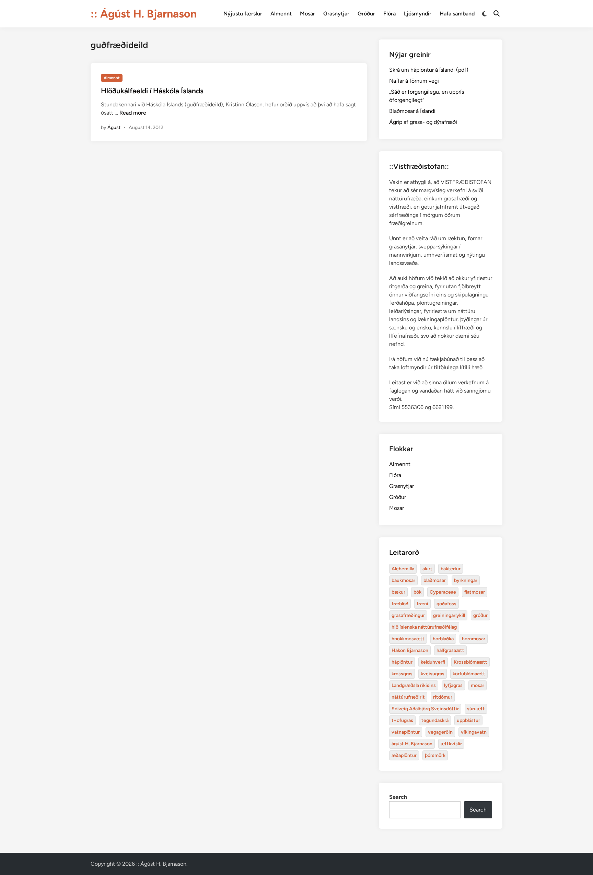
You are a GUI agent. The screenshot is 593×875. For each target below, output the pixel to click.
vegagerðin (440, 732)
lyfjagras (453, 685)
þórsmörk (435, 755)
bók (417, 592)
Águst (113, 127)
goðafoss (446, 604)
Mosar (307, 13)
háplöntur (402, 662)
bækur (398, 592)
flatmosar (474, 592)
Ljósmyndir (417, 13)
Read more (132, 112)
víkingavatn (474, 732)
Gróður (366, 13)
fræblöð (400, 604)
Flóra (389, 13)
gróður (480, 615)
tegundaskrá (435, 720)
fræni (422, 604)
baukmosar (403, 580)
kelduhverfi (433, 662)
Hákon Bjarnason (410, 650)
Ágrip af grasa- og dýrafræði (423, 122)
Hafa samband (457, 13)
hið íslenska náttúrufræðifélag (424, 627)
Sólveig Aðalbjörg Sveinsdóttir (425, 709)
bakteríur (451, 569)
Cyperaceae (443, 592)
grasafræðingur (408, 615)
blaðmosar (434, 580)
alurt (427, 569)
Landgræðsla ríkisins (414, 685)
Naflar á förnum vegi (414, 81)
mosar (477, 685)
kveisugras (432, 674)
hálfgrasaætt (450, 650)
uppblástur (468, 720)
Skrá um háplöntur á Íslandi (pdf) (428, 70)
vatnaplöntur (406, 732)
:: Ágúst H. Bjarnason (144, 13)
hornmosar (473, 639)
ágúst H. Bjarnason (412, 744)
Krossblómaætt (470, 662)
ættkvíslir (451, 744)
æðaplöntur (404, 755)
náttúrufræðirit (408, 697)
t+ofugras (402, 720)
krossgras (402, 674)
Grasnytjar (336, 13)
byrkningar (465, 580)
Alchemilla (403, 569)
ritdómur (442, 697)
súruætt (476, 709)
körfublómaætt (469, 674)
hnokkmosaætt (408, 639)
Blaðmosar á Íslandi (412, 111)
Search (398, 797)
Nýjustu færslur (242, 13)
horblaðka (443, 639)
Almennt (281, 13)
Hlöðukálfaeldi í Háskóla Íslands (152, 90)
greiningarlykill (449, 615)
